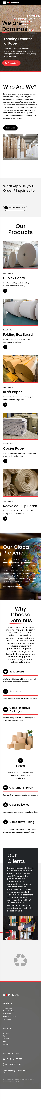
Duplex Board (7, 1008)
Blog (4, 1041)
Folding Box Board (9, 1011)
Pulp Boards (28, 110)
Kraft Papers (8, 113)
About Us (6, 1033)
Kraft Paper (7, 1014)
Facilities (6, 1039)
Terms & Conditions (10, 1016)
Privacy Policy (7, 1019)
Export (5, 1036)
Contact (6, 1044)
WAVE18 (16, 1082)
